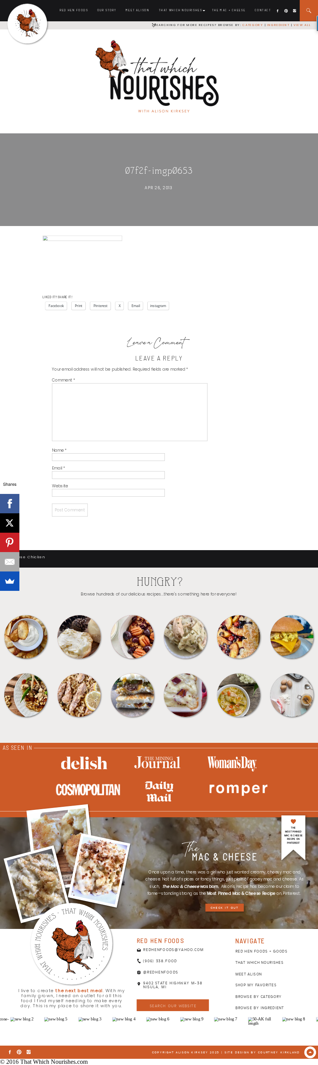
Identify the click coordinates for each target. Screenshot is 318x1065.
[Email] (9, 561)
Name (59, 450)
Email (58, 468)
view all (302, 25)
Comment (63, 380)
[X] (9, 523)
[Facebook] (9, 503)
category (252, 25)
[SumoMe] (9, 581)
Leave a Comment (156, 343)
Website (60, 485)
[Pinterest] (9, 542)
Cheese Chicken (27, 556)
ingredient (278, 25)
